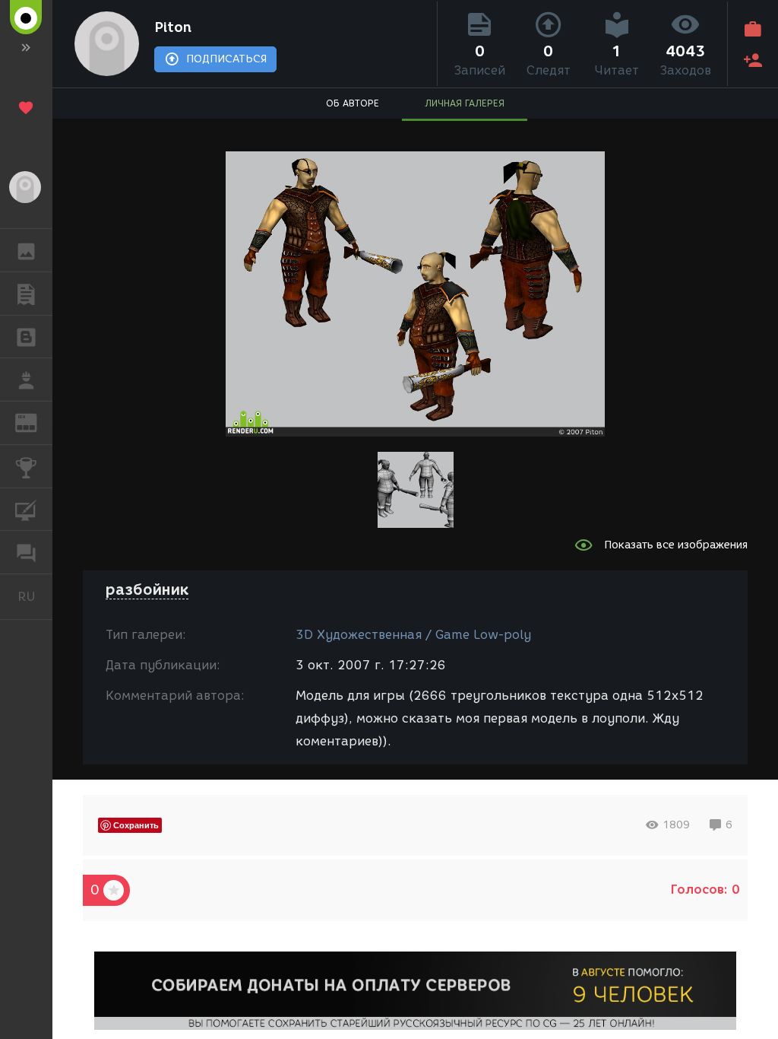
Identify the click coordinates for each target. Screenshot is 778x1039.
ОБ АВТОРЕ (352, 103)
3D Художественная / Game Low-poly (413, 635)
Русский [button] (34, 596)
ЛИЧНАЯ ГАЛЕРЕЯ (464, 103)
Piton (172, 27)
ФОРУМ (26, 552)
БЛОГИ (26, 337)
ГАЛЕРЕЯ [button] (26, 250)
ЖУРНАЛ (35, 422)
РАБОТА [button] (26, 379)
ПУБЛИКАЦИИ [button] (26, 293)
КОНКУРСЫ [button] (26, 466)
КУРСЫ (26, 509)
